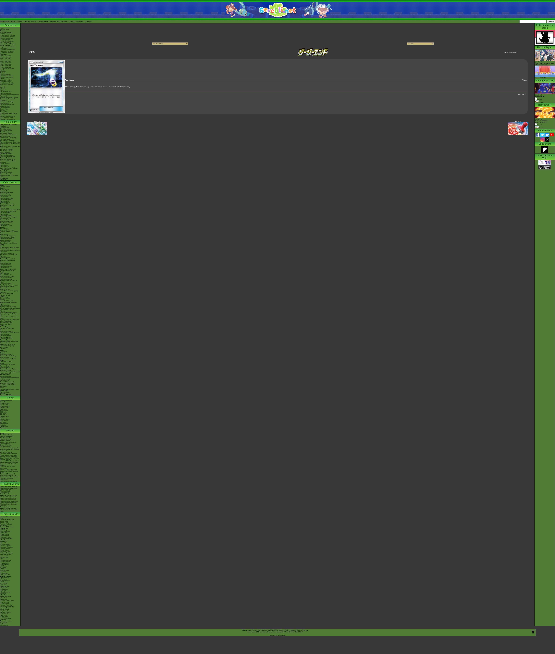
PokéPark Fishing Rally (7, 346)
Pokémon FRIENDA (6, 395)
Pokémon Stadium (5, 370)
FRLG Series (4, 415)
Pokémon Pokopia (5, 194)
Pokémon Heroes (5, 443)
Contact (27, 21)
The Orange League (6, 130)
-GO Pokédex (4, 48)
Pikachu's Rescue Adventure (8, 488)
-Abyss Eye (3, 587)
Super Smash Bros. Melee (8, 359)
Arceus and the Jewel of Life (8, 455)
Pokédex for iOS (5, 295)
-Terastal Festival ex (6, 605)
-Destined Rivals (5, 544)
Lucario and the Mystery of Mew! (10, 448)
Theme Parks (4, 109)
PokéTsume (3, 179)
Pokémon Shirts (5, 107)
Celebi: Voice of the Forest (8, 442)
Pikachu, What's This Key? (8, 508)
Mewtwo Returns (5, 440)
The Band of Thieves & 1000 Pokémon (8, 255)
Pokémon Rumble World (7, 259)
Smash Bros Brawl (5, 324)
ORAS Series (4, 426)
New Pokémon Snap (6, 223)
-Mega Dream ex (5, 592)
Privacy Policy (284, 630)
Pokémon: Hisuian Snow (7, 159)
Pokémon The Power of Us (8, 475)
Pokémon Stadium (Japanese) (9, 369)
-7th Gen (2, 90)
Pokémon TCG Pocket (7, 205)
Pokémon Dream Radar (7, 276)
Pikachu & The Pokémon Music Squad (9, 510)
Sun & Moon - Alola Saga (7, 140)
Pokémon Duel (4, 267)
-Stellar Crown (4, 550)
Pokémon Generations (6, 155)
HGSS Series (4, 420)
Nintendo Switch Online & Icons (9, 389)
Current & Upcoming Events (8, 113)
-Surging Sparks (5, 548)
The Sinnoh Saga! (5, 136)
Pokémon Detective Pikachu (8, 481)
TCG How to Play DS (6, 293)
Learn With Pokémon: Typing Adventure (9, 291)
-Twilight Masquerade (6, 553)
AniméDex (3, 126)
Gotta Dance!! (4, 494)
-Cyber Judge (4, 616)
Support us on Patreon (277, 635)
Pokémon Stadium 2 (6, 354)
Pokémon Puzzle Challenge (8, 356)
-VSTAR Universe (5, 618)
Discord (34, 21)
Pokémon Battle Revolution (8, 312)
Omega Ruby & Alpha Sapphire (9, 247)
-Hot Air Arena (4, 602)
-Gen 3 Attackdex (5, 58)
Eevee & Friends (5, 507)
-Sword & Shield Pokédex (7, 44)
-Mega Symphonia (5, 596)
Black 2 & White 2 (5, 275)
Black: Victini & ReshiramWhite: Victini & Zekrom (9, 458)
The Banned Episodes (6, 150)
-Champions (3, 86)
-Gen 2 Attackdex (5, 57)
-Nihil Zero (3, 590)
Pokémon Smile (5, 220)
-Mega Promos (4, 577)
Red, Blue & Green (5, 361)
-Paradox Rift (4, 557)
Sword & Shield (4, 208)
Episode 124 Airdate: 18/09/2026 (542, 121)
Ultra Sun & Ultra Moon (7, 230)
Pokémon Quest (5, 241)
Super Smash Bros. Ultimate (8, 243)
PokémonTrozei (5, 343)
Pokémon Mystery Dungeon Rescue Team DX (8, 217)
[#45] (46, 113)
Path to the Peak (5, 164)
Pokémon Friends (5, 195)
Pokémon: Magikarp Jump (8, 236)
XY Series (3, 425)
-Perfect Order (4, 535)
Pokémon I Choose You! (7, 474)
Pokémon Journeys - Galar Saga (10, 142)
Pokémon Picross (5, 263)
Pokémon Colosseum (6, 331)
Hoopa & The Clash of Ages (8, 469)
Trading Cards (10, 514)
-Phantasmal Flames (6, 538)
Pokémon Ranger (5, 340)
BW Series (3, 422)
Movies (10, 430)
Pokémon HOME (5, 212)
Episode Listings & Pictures (8, 124)
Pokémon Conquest (6, 283)
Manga (10, 397)
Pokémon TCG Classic (7, 527)
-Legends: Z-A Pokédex (7, 51)
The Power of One (5, 438)
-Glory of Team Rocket (7, 600)
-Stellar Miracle (4, 609)
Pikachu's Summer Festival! (8, 495)
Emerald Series (4, 416)
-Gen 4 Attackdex (5, 60)
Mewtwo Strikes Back (6, 436)
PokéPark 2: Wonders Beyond (9, 285)
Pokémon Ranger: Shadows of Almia (9, 317)
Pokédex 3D (4, 288)
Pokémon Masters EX (6, 199)
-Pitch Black (3, 532)
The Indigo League (5, 129)
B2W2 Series (4, 423)
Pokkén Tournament (6, 266)
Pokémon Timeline (5, 91)
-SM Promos (4, 582)
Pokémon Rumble (5, 305)
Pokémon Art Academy (7, 253)
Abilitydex (3, 73)
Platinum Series (5, 419)
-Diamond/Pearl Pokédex (7, 36)
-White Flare (4, 543)
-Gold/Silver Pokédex (6, 34)
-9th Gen (2, 87)
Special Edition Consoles (7, 382)
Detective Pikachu (5, 240)
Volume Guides (4, 407)
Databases (10, 25)
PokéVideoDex (4, 166)
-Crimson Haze (4, 613)
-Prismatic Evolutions (6, 547)
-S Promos (3, 624)
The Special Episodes (6, 149)
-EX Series (3, 572)
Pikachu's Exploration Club (8, 499)
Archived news (4, 29)
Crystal (2, 353)
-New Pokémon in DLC (7, 118)
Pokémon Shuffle (5, 257)
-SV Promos (3, 579)
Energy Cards (4, 522)
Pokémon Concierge (6, 172)
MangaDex (3, 402)
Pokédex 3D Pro (5, 289)
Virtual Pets (3, 386)
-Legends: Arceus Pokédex (8, 47)
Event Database (5, 115)
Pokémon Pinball (5, 367)
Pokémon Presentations (7, 104)
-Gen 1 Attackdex (5, 55)
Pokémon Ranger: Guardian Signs (8, 303)
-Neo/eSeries (4, 573)
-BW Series (3, 569)
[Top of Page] (533, 632)
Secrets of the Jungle (6, 478)
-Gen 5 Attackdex (5, 61)
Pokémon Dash (4, 334)
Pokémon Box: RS (5, 337)
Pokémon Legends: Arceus (8, 211)
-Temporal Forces (5, 554)
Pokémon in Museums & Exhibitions (7, 99)
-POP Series (4, 585)
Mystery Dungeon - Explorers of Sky (9, 314)
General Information (6, 400)
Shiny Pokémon (5, 152)
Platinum (2, 299)
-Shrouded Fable (5, 551)
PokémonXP (4, 96)
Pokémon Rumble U (6, 279)
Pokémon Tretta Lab (6, 278)
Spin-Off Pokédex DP (6, 76)
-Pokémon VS (4, 619)
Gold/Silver (3, 351)
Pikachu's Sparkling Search (8, 502)
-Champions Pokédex (6, 52)
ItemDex (2, 70)
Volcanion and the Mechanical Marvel (9, 471)
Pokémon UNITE (5, 201)
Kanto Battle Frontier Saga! (8, 135)
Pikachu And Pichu (5, 489)
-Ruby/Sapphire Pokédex (7, 35)
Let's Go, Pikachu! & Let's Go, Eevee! (9, 232)
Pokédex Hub (43, 21)
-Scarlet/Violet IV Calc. (7, 83)
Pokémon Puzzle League (7, 364)
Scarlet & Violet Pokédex (58, 21)
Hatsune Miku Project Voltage (9, 97)
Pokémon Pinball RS (6, 338)
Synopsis (539, 125)
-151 (1, 559)
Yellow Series (4, 410)
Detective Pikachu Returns (8, 204)
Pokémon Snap (4, 366)
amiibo (2, 387)
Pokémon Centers (5, 93)
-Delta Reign (4, 530)
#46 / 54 (518, 121)
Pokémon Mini (4, 357)
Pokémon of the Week (7, 84)
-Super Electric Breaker (7, 606)
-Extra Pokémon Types (7, 519)
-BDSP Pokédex (5, 45)
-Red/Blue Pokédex (6, 32)
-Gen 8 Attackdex (5, 65)
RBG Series (3, 409)
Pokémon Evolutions (6, 158)
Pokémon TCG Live (6, 225)
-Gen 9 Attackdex (5, 67)
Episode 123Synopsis (540, 97)
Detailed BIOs (4, 405)
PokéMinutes (4, 165)
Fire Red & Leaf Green (7, 328)
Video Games (10, 182)
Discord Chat (4, 112)
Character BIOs (5, 403)
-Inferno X (3, 593)
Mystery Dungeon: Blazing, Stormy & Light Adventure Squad (10, 307)
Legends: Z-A (4, 191)
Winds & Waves (5, 186)
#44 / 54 (37, 121)
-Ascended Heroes (5, 537)
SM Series (3, 428)
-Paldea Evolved (5, 561)
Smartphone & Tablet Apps (8, 385)
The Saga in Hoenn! (6, 133)
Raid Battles (4, 525)
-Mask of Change (5, 612)
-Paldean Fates (4, 556)
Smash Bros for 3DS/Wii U (8, 269)
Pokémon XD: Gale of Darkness (10, 333)
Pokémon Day (4, 103)
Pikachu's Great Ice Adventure (9, 501)
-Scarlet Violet (4, 563)
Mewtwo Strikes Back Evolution (9, 477)
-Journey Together (5, 545)
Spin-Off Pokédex (5, 74)
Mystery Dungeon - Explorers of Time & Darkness (9, 320)
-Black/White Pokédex (6, 38)
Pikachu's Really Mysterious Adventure (8, 504)
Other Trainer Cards (510, 52)
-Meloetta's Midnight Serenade (9, 462)
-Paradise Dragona (5, 608)
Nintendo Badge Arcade (7, 270)
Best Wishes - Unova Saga (8, 137)
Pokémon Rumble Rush (7, 237)
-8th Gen (2, 89)
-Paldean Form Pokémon (7, 119)
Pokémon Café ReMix (6, 198)
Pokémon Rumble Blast (7, 286)
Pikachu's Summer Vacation (8, 486)
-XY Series (3, 567)
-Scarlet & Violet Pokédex (7, 49)
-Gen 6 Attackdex (5, 63)
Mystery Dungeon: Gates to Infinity (8, 281)
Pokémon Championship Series (9, 94)
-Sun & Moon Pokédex (7, 41)
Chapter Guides (5, 406)
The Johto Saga (5, 132)
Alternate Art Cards (6, 524)
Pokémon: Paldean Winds (8, 161)
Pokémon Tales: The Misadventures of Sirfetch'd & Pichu (9, 175)
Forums (19, 21)
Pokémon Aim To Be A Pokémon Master (10, 144)
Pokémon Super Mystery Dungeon (7, 261)
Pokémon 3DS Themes (7, 383)
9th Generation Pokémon (7, 116)
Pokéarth (88, 21)
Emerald (2, 330)
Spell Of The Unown (6, 439)
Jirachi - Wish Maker (6, 445)
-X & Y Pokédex (5, 39)
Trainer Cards (4, 521)
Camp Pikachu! (4, 492)
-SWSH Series (4, 564)
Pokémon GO (4, 197)
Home (13, 21)
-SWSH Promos (5, 580)
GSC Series (3, 412)
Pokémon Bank (4, 249)
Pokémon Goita (4, 392)
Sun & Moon (4, 228)
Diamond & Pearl (5, 298)
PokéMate (3, 348)
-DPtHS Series (4, 570)
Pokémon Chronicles (6, 148)
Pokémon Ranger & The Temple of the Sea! (9, 450)
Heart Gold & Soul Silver (7, 301)
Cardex (2, 78)
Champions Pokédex (76, 21)
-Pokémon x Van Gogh (7, 102)
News (2, 28)
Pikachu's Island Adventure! (8, 498)
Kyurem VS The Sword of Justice (10, 461)
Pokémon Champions (6, 192)
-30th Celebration (5, 531)
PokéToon (3, 162)
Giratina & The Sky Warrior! (8, 453)
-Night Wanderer (5, 611)
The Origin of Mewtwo (6, 435)
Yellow (2, 363)
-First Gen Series (5, 574)
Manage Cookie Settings (299, 630)
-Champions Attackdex (7, 68)
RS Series (3, 413)
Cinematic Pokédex (6, 80)
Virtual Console (4, 380)
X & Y (2, 246)
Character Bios (4, 127)
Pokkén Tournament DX (7, 238)
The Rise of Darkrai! (6, 452)
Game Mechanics (5, 81)
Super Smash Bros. (6, 373)
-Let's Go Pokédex (5, 42)
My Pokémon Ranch (6, 322)
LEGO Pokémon (5, 106)
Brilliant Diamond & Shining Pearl (10, 210)
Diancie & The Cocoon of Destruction (7, 467)
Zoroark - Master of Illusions (8, 456)
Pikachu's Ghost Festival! (8, 497)
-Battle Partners (5, 603)
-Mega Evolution (5, 540)
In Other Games (5, 379)
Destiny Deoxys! (5, 446)
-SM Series (3, 566)
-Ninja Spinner (4, 589)
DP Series (3, 418)
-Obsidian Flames (5, 560)
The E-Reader (4, 347)
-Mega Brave (4, 595)
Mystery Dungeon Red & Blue (9, 341)
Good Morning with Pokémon (8, 168)
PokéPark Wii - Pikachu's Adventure (7, 310)
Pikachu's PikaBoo (5, 491)
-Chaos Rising (4, 534)
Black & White (4, 273)
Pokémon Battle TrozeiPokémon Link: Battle (10, 251)
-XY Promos (3, 583)
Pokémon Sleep (5, 202)
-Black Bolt (3, 541)
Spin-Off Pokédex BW (6, 77)
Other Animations (5, 169)
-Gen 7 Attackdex (5, 64)
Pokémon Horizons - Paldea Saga (10, 146)
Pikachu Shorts (10, 484)
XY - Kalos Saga (5, 139)
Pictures (541, 102)
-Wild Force (3, 615)
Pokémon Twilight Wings (7, 156)
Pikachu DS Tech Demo (7, 344)
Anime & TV (10, 122)
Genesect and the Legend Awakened (8, 464)
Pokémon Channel (5, 335)
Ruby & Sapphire (5, 327)
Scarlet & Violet (4, 189)
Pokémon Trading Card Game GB (10, 372)
